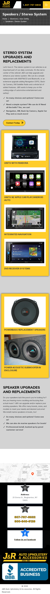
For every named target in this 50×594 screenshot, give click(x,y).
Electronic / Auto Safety (19, 19)
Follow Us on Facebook (25, 539)
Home (4, 19)
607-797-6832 (33, 5)
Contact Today (13, 123)
